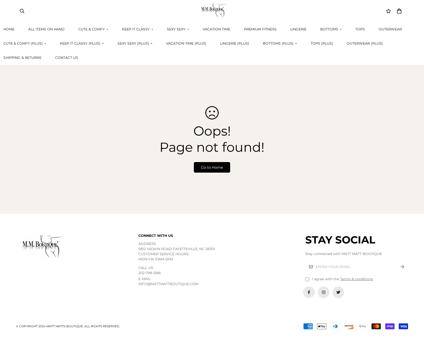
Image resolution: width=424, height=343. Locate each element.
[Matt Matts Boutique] (212, 11)
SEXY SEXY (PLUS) (133, 43)
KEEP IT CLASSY (136, 29)
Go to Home (212, 167)
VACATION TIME (216, 29)
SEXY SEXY (176, 29)
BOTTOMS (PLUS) (278, 43)
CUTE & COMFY (91, 29)
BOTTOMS (329, 29)
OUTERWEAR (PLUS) (365, 43)
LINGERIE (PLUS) (234, 43)
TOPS (360, 29)
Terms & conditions (356, 279)
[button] (398, 11)
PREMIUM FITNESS (260, 29)
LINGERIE (298, 29)
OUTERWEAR (390, 29)
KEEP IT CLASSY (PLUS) (80, 43)
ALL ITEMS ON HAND (46, 29)
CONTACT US (66, 57)
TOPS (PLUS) (322, 43)
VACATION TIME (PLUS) (186, 43)
